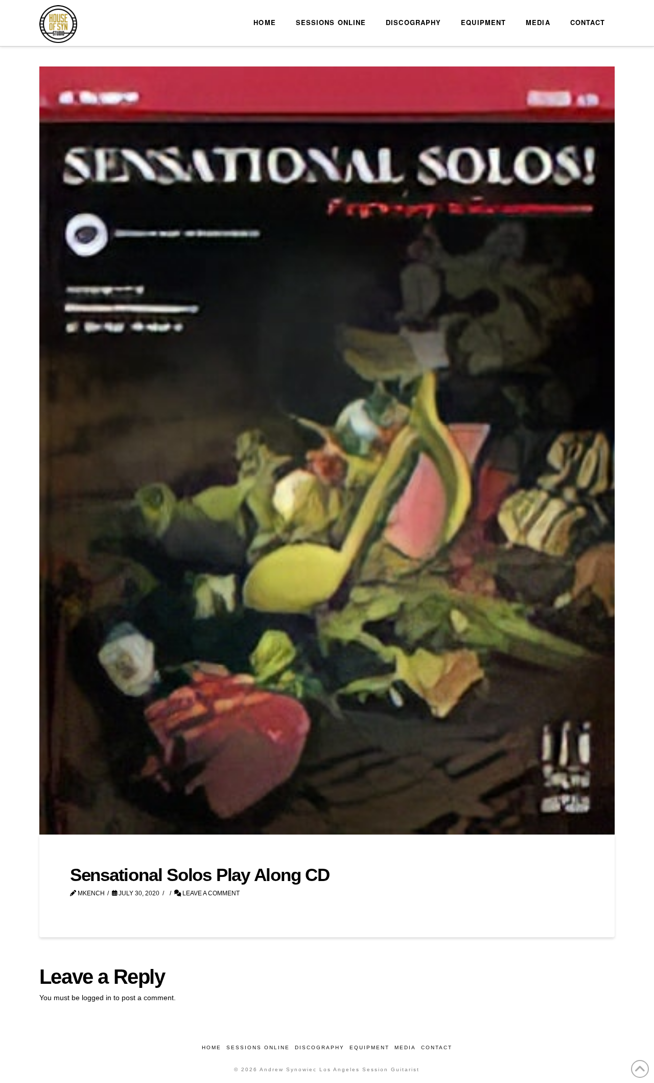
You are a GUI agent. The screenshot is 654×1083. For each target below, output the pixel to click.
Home (211, 1047)
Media (405, 1047)
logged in (96, 998)
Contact (436, 1047)
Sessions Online (258, 1047)
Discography (319, 1047)
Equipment (369, 1047)
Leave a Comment (210, 893)
